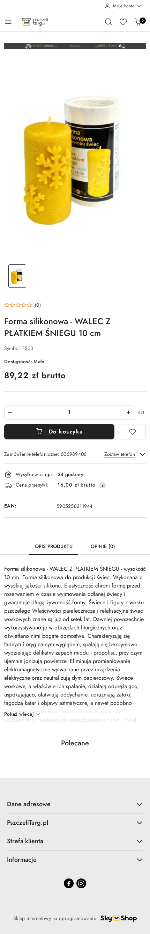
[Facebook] (69, 883)
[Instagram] (81, 883)
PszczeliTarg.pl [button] (27, 822)
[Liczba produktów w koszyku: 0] (138, 21)
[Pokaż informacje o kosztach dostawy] (102, 485)
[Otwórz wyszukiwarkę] (108, 21)
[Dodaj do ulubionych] (132, 431)
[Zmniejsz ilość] (10, 412)
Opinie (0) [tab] (103, 546)
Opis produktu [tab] (54, 546)
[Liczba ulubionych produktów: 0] (123, 21)
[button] (22, 305)
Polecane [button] (75, 743)
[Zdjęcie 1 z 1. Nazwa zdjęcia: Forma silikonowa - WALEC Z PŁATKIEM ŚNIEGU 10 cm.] (17, 276)
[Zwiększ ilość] (128, 412)
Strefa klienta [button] (25, 841)
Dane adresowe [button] (29, 804)
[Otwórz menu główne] (8, 22)
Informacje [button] (22, 859)
